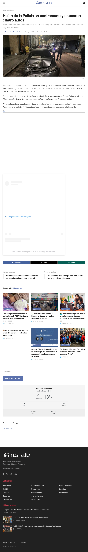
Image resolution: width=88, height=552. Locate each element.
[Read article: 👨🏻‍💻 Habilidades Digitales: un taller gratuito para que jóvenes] (73, 302)
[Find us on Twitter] (7, 474)
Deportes (6, 496)
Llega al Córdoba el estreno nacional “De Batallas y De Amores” (27, 510)
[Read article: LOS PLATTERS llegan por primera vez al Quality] (7, 519)
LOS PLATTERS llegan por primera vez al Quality (30, 517)
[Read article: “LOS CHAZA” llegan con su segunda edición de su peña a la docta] (7, 528)
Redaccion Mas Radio (13, 32)
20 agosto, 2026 (9, 324)
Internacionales (37, 496)
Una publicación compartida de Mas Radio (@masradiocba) (33, 252)
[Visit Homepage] (44, 3)
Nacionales (35, 499)
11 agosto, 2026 (66, 357)
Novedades (63, 492)
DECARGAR (7, 428)
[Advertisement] (44, 437)
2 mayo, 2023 (29, 32)
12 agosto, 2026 (37, 359)
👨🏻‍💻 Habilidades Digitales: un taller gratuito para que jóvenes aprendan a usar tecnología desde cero (73, 317)
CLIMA (5, 489)
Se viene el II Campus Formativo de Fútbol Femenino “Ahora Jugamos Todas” (72, 351)
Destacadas (7, 499)
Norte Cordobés (65, 485)
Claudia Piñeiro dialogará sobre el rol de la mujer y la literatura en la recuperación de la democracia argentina (44, 353)
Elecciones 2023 (37, 485)
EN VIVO (13, 542)
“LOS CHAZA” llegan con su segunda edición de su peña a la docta (37, 526)
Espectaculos (36, 492)
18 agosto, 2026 (66, 324)
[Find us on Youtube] (16, 474)
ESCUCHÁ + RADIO (13, 378)
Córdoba (49, 32)
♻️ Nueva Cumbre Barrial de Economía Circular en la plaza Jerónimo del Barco (42, 316)
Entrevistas (35, 489)
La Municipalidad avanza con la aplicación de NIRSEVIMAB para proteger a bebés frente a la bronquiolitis (15, 317)
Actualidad (11, 10)
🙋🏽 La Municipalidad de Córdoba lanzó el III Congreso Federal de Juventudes (15, 332)
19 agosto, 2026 (37, 321)
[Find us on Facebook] (3, 474)
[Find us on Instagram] (11, 474)
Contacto (23, 542)
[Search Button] (84, 3)
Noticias (62, 489)
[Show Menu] (4, 3)
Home (5, 10)
